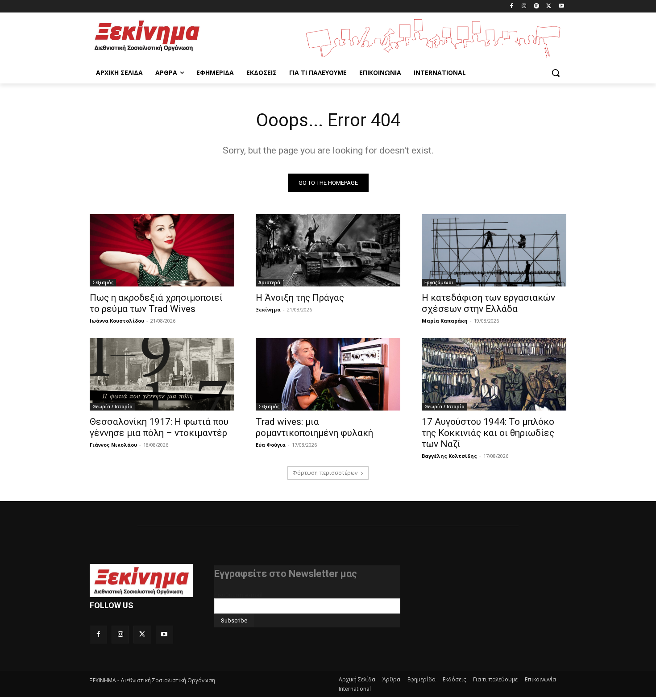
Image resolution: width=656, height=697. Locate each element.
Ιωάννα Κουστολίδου (117, 320)
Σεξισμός (102, 282)
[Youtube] (561, 6)
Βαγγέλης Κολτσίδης (449, 455)
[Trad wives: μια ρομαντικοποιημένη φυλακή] (328, 374)
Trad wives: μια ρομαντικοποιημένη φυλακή (314, 427)
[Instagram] (524, 6)
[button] (555, 72)
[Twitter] (549, 6)
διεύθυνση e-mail (238, 594)
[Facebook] (512, 6)
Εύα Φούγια (271, 444)
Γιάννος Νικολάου (113, 444)
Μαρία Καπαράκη (445, 320)
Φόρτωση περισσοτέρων (324, 473)
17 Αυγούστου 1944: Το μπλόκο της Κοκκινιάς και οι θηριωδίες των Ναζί (488, 432)
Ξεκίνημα (268, 309)
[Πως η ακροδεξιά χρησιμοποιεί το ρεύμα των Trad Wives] (162, 250)
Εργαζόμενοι (438, 282)
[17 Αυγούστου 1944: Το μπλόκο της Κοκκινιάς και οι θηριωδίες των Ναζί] (494, 374)
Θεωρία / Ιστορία (112, 406)
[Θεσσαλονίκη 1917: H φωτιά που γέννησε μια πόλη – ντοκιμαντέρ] (162, 374)
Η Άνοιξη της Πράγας (300, 297)
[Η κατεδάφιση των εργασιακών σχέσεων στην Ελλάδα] (494, 250)
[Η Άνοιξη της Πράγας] (328, 250)
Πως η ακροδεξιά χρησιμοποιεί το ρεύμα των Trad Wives (156, 303)
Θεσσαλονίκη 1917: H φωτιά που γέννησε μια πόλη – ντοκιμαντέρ (159, 427)
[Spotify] (536, 6)
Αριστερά (269, 282)
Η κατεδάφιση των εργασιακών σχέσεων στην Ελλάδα (488, 303)
